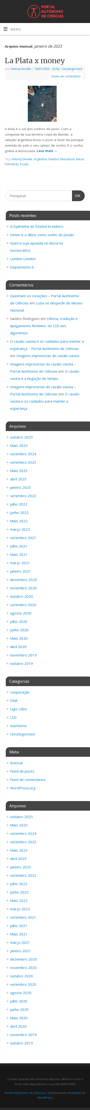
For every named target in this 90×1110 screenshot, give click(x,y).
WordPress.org (23, 788)
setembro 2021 (23, 537)
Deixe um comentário (66, 76)
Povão (24, 164)
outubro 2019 (21, 663)
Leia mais (47, 151)
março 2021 (20, 562)
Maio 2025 (19, 445)
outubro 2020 (21, 596)
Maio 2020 (19, 638)
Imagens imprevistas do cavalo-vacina (47, 355)
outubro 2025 (21, 437)
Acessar (16, 762)
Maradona (67, 159)
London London (23, 258)
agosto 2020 (20, 613)
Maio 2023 (19, 470)
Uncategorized (72, 69)
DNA (14, 700)
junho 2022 (19, 512)
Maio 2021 (19, 554)
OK (76, 196)
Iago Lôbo (18, 708)
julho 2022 (18, 504)
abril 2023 (18, 479)
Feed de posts (22, 771)
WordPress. (45, 1098)
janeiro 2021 (20, 571)
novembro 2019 (23, 655)
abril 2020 (18, 646)
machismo (18, 725)
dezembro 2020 (23, 579)
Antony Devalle (21, 69)
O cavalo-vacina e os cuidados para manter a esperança (45, 401)
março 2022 (20, 529)
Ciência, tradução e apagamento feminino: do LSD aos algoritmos (44, 325)
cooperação (20, 692)
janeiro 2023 (20, 487)
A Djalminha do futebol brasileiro (36, 226)
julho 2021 (18, 546)
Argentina (40, 159)
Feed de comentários (27, 779)
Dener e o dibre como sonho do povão (42, 234)
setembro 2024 (23, 453)
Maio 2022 (19, 520)
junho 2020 (19, 629)
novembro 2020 (23, 588)
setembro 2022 (23, 495)
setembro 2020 (23, 604)
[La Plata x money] (45, 105)
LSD (13, 717)
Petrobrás (11, 164)
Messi (80, 159)
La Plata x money (35, 60)
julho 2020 (18, 621)
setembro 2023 (23, 462)
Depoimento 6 (22, 267)
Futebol (53, 159)
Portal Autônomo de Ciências (25, 1093)
